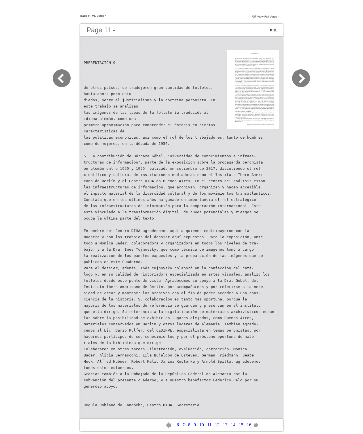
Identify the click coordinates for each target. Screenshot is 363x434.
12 (217, 424)
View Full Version (268, 16)
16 (249, 424)
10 (201, 424)
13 (225, 424)
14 (233, 424)
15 (241, 424)
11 (209, 424)
